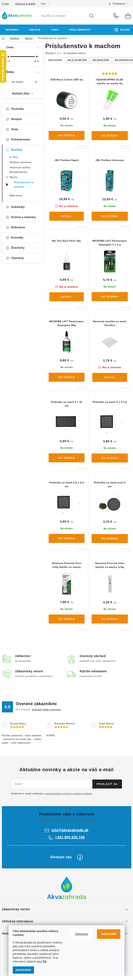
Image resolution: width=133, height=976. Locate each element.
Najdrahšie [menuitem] (101, 60)
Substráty (18, 206)
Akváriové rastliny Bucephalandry (20, 169)
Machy (13, 177)
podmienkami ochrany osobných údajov (69, 793)
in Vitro (14, 157)
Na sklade (25, 81)
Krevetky (17, 237)
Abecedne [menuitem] (55, 60)
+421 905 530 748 (117, 16)
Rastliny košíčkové (21, 162)
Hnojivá (16, 119)
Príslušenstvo (20, 139)
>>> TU (42, 961)
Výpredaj (17, 257)
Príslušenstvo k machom (24, 184)
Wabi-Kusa (16, 195)
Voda (14, 129)
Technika (17, 108)
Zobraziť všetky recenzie (46, 709)
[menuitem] (14, 30)
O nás (5, 3)
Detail (66, 216)
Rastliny (17, 149)
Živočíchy (18, 247)
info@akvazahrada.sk (69, 830)
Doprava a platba (25, 3)
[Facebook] (80, 857)
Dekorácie (18, 227)
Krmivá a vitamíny (23, 217)
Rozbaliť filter (21, 93)
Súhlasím (108, 934)
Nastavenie (23, 970)
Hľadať (91, 15)
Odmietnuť (81, 934)
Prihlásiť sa (107, 784)
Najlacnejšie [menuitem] (77, 60)
